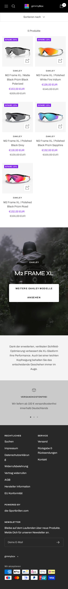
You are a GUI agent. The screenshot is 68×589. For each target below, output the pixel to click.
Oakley (17, 71)
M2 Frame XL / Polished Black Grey (17, 142)
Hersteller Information (17, 486)
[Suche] (13, 6)
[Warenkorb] (61, 6)
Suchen (9, 441)
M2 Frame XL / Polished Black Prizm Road (17, 204)
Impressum (11, 448)
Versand (43, 441)
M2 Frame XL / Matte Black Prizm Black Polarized (17, 79)
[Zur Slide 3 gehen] (37, 417)
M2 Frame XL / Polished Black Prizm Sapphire (50, 142)
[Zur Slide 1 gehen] (30, 417)
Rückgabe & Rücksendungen (47, 450)
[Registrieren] (58, 542)
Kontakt (42, 459)
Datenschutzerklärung (17, 457)
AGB (7, 479)
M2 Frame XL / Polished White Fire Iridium (50, 77)
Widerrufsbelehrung (16, 466)
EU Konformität (13, 493)
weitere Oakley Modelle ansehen (34, 293)
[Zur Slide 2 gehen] (34, 417)
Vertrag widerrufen (15, 473)
